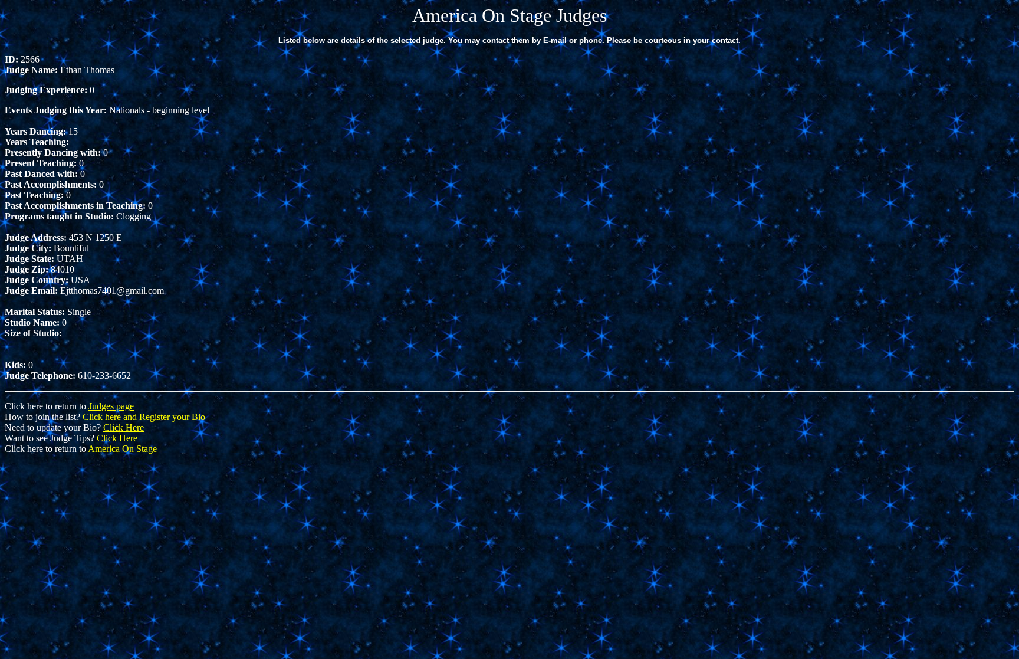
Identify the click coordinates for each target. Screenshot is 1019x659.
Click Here (123, 427)
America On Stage (122, 449)
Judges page (111, 406)
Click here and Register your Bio (144, 417)
